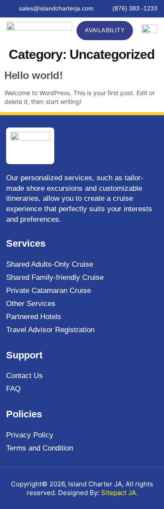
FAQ (13, 389)
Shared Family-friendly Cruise (55, 277)
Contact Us (24, 375)
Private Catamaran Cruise (48, 290)
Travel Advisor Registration (50, 330)
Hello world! (33, 75)
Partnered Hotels (33, 317)
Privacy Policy (29, 435)
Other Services (31, 303)
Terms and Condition (39, 448)
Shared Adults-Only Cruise (49, 264)
